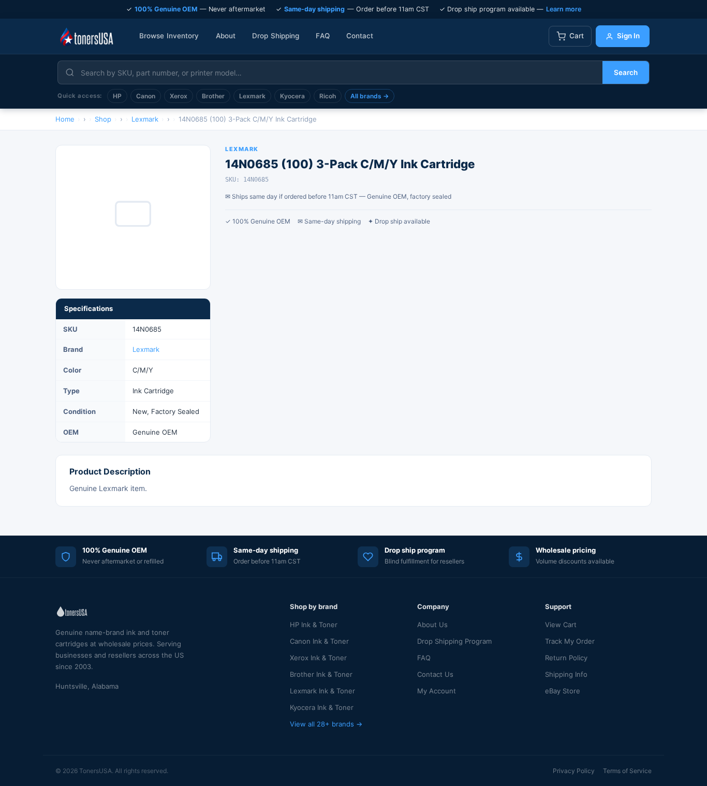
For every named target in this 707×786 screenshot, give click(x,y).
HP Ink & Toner (313, 624)
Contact (360, 36)
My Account (436, 691)
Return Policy (566, 658)
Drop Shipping (275, 36)
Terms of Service (627, 771)
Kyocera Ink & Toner (322, 707)
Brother (213, 96)
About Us (432, 624)
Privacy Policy (574, 771)
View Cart (561, 624)
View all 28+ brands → (326, 724)
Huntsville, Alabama (87, 686)
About (226, 36)
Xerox (178, 96)
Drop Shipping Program (454, 641)
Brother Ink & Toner (321, 674)
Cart (576, 36)
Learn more (563, 9)
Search (626, 72)
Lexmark (252, 96)
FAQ (322, 36)
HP (117, 96)
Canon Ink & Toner (319, 641)
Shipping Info (566, 674)
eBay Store (562, 691)
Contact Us (435, 674)
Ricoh (327, 96)
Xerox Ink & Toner (318, 658)
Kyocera (292, 96)
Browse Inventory (169, 36)
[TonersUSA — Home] (86, 36)
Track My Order (570, 641)
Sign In (628, 36)
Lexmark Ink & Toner (322, 691)
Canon (145, 96)
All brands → (369, 96)
